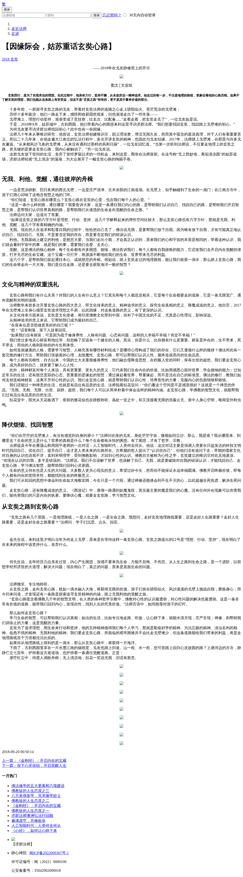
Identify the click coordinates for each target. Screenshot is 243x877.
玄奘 (14, 59)
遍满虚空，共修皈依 (28, 821)
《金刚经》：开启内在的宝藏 (36, 806)
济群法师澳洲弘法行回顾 (32, 816)
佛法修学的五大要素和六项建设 (38, 786)
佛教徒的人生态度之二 (30, 801)
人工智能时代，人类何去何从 (36, 826)
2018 (6, 59)
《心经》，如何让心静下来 (34, 831)
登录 (96, 15)
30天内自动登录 (141, 15)
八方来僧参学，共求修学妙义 (36, 796)
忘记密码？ (112, 15)
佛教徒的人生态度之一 (30, 811)
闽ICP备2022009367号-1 (49, 853)
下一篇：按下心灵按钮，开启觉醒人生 (34, 766)
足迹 (15, 34)
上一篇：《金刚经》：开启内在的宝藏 (34, 761)
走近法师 (19, 29)
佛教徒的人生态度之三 (30, 791)
